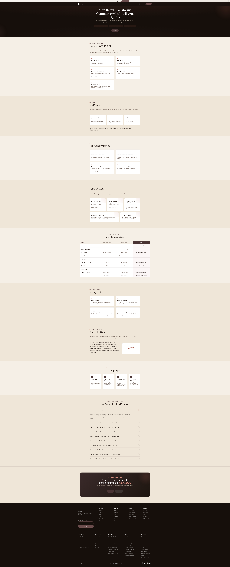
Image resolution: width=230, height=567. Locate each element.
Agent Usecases (135, 3)
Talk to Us (149, 3)
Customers (99, 3)
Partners (108, 3)
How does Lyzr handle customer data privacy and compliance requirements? (107, 449)
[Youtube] (150, 563)
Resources (114, 3)
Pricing (104, 3)
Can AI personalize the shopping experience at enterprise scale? (105, 436)
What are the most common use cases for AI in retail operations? (105, 427)
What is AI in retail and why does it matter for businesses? (103, 410)
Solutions (88, 3)
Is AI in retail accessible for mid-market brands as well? (103, 440)
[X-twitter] (142, 563)
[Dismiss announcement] (228, 1)
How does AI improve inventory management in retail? (102, 432)
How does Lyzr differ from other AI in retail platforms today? (104, 423)
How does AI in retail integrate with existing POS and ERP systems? (105, 458)
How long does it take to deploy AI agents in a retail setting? (103, 445)
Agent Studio (142, 3)
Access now (125, 1)
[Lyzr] (81, 4)
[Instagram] (147, 563)
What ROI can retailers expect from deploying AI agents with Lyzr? (105, 454)
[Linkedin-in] (145, 563)
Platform (93, 3)
